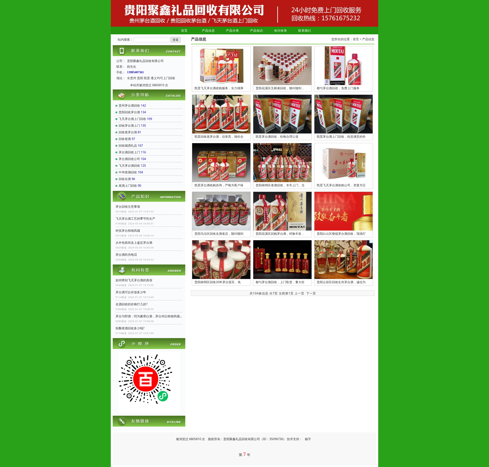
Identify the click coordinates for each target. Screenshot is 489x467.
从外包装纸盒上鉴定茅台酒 (134, 242)
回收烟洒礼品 (128, 145)
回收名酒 (125, 179)
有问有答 (280, 30)
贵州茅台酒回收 (129, 105)
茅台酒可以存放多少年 (131, 292)
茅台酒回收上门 (129, 152)
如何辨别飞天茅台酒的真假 (134, 280)
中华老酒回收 (128, 172)
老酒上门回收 (128, 185)
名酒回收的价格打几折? (131, 304)
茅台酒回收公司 (129, 159)
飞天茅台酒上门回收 (132, 119)
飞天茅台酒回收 (129, 165)
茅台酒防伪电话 (126, 254)
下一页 (311, 293)
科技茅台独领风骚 (128, 230)
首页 (184, 30)
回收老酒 (125, 139)
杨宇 (308, 439)
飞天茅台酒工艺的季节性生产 (135, 218)
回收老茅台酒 (128, 132)
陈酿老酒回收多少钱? (130, 328)
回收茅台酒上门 (129, 125)
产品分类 (232, 30)
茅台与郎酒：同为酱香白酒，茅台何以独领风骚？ (149, 316)
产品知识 (256, 30)
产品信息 (208, 30)
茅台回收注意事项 (128, 206)
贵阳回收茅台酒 (129, 112)
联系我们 (304, 30)
